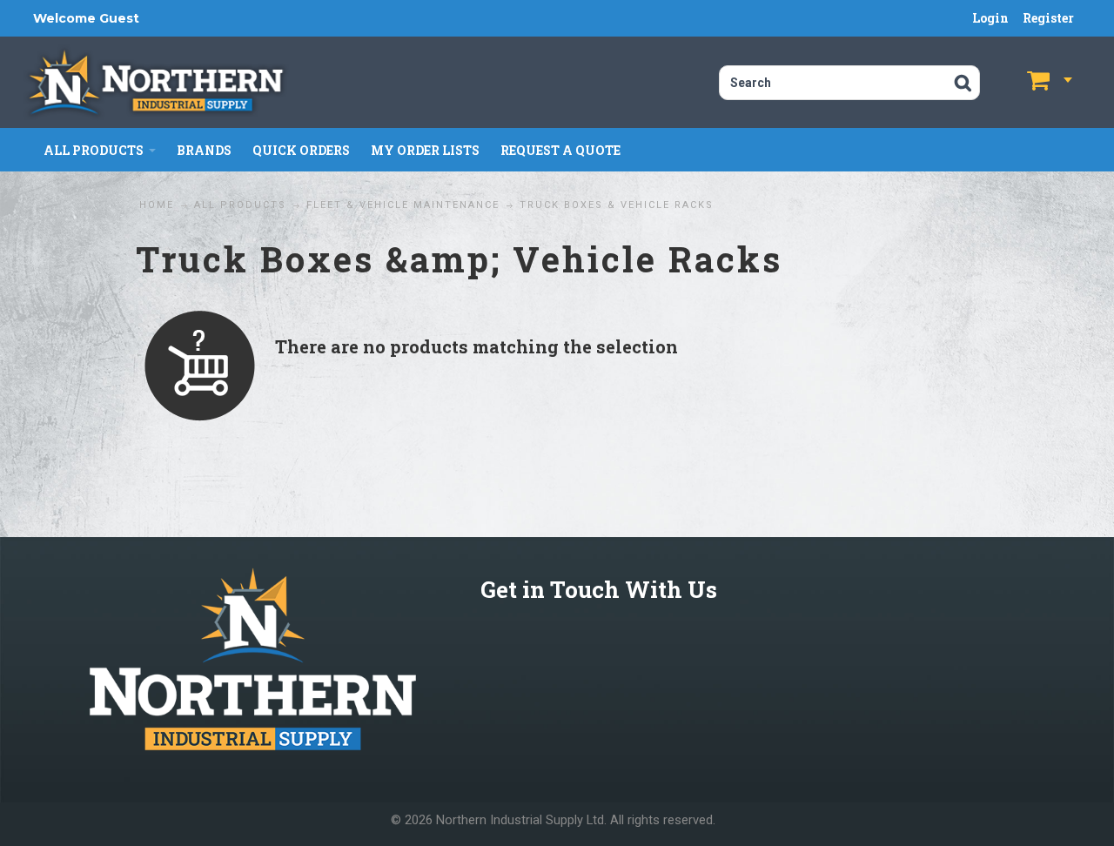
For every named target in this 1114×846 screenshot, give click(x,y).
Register (1048, 18)
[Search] (963, 82)
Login (990, 18)
